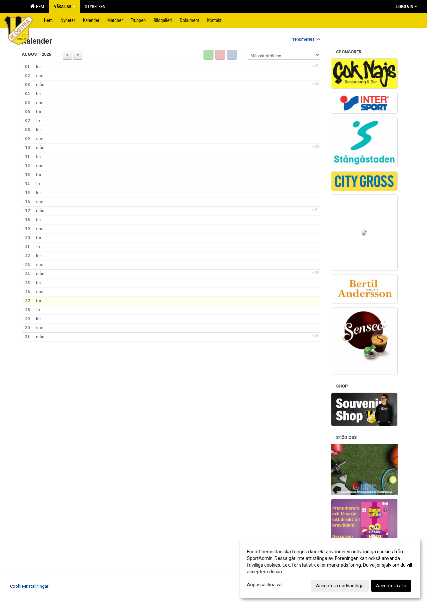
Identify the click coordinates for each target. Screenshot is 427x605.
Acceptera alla (391, 585)
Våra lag (62, 6)
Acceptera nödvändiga (340, 585)
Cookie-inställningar (29, 586)
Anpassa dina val (265, 584)
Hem (39, 6)
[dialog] (330, 568)
